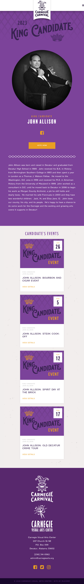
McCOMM (66, 581)
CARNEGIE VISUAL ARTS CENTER (36, 581)
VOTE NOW (42, 145)
